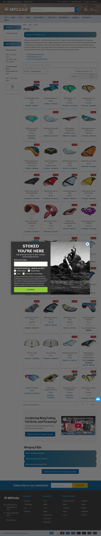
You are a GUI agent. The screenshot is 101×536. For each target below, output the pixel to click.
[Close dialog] (87, 244)
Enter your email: (20, 260)
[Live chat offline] (98, 399)
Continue (31, 290)
